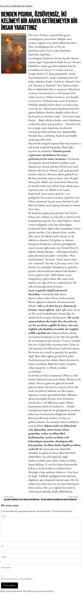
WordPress (28, 591)
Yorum (3, 516)
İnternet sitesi (5, 568)
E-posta (4, 557)
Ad (2, 546)
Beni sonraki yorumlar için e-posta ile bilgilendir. (17, 579)
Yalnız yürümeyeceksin (16, 6)
